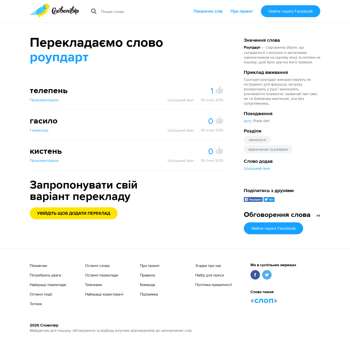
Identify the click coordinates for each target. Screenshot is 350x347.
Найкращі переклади (48, 284)
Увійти (290, 11)
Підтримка (149, 294)
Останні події (41, 294)
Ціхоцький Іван (257, 168)
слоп (264, 300)
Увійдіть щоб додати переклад (73, 213)
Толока (36, 303)
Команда (147, 284)
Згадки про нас (208, 265)
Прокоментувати (44, 100)
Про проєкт (241, 11)
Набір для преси (209, 275)
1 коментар (39, 130)
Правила (147, 275)
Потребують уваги (45, 275)
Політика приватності (213, 284)
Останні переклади (101, 275)
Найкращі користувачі (104, 294)
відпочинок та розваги (268, 149)
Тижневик (93, 284)
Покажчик (38, 265)
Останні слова (97, 265)
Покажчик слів (208, 11)
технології (257, 140)
